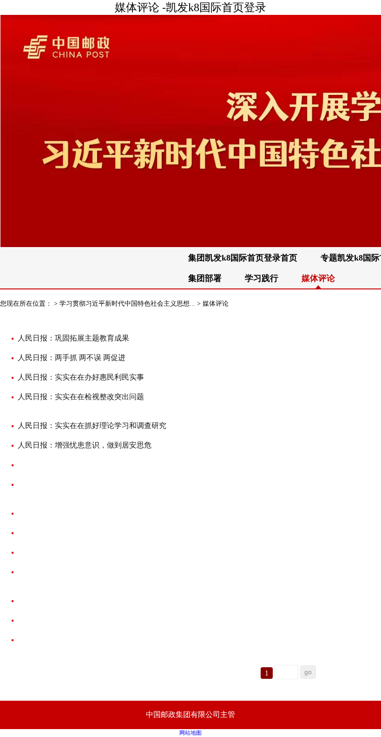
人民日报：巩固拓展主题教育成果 (73, 338)
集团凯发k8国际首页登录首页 (242, 257)
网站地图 (190, 733)
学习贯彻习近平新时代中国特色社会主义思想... (127, 303)
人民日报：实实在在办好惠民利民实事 (81, 377)
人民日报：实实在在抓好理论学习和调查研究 (92, 425)
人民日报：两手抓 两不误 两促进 (71, 358)
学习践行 (261, 278)
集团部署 (205, 278)
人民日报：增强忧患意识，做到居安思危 (84, 445)
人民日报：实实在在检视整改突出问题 (81, 397)
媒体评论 (216, 303)
